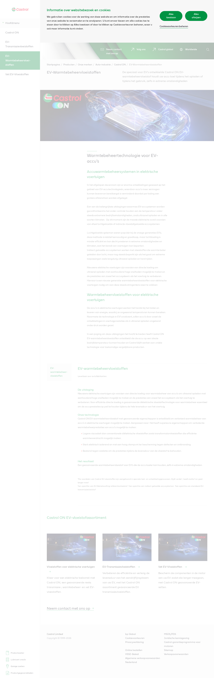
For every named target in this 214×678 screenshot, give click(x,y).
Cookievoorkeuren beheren (174, 26)
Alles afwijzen (196, 16)
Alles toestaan (171, 16)
